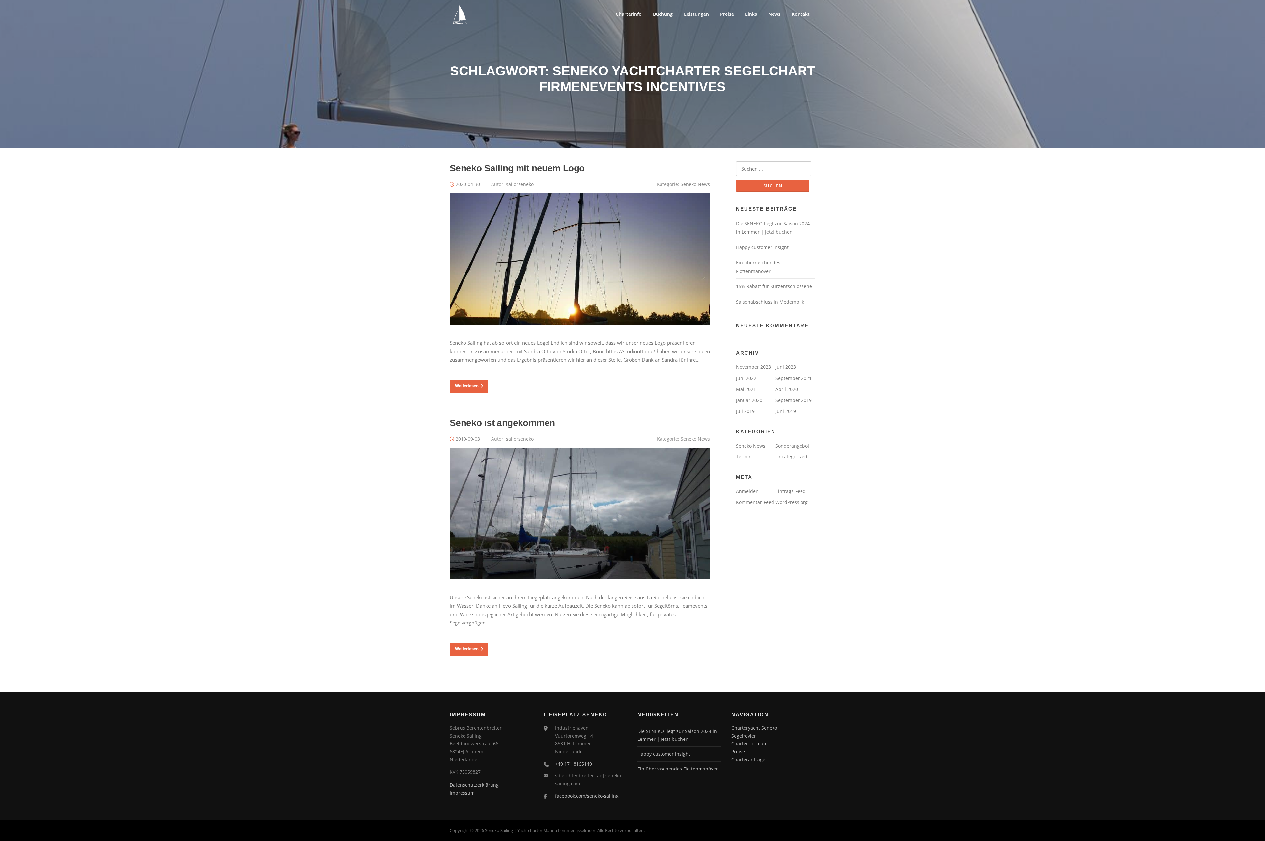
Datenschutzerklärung (474, 785)
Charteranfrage (748, 759)
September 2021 (793, 378)
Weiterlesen (467, 385)
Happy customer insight (762, 247)
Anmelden (747, 491)
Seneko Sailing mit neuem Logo (517, 168)
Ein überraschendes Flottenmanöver (677, 769)
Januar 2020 (749, 400)
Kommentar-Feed (755, 502)
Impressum (462, 793)
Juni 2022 (746, 378)
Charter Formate (749, 743)
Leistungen (696, 14)
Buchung (663, 14)
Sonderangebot (792, 446)
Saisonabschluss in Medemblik (770, 302)
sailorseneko (520, 184)
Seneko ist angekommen (502, 423)
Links (751, 14)
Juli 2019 (745, 411)
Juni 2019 (785, 411)
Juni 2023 (785, 367)
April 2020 (786, 389)
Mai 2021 (746, 389)
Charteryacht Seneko (754, 728)
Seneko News (695, 184)
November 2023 (753, 367)
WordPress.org (791, 502)
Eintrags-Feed (790, 491)
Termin (744, 456)
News (774, 14)
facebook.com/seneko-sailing (587, 796)
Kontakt (801, 14)
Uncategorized (791, 456)
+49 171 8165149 (573, 764)
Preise (727, 14)
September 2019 (793, 400)
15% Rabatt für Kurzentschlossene (774, 286)
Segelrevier (743, 736)
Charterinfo (629, 14)
